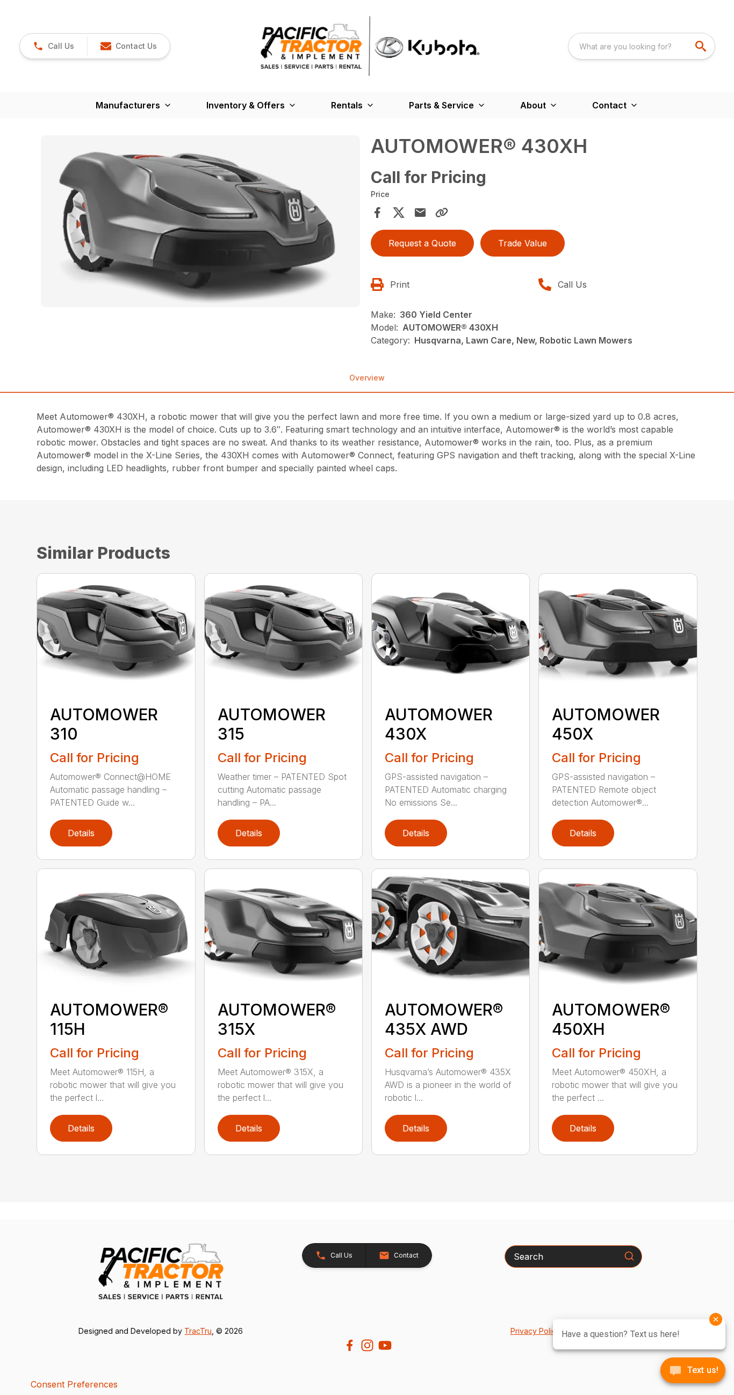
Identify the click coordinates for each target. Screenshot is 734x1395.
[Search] (629, 1256)
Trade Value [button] (522, 243)
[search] (702, 46)
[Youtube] (385, 1345)
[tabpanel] (200, 222)
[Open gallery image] (200, 221)
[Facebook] (349, 1345)
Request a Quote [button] (422, 243)
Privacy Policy (535, 1330)
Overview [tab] (367, 377)
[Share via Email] (420, 212)
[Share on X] (398, 212)
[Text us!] (693, 1371)
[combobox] (642, 46)
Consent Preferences (74, 1384)
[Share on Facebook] (377, 212)
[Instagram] (367, 1345)
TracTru (198, 1330)
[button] (53, 46)
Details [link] (81, 833)
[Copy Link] (441, 212)
